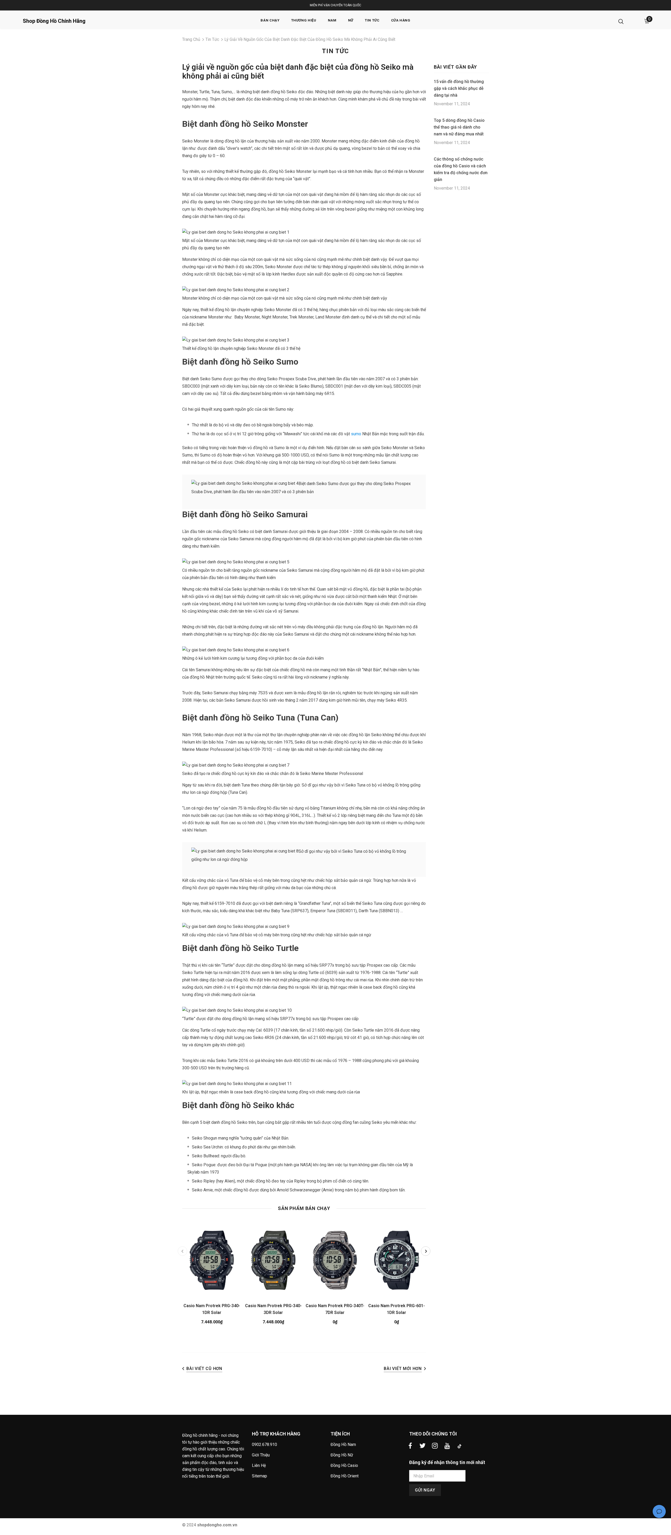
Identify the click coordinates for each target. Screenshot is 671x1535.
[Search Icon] (621, 21)
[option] (211, 1275)
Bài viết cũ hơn (204, 1368)
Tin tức (212, 39)
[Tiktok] (459, 1446)
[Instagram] (435, 1446)
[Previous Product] (182, 1251)
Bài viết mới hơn (403, 1368)
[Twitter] (422, 1446)
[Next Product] (425, 1251)
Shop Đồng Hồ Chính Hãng (54, 21)
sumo (356, 433)
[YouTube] (447, 1446)
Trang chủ (191, 39)
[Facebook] (410, 1446)
